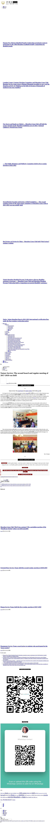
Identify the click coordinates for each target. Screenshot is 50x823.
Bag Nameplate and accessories (14, 340)
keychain (43, 793)
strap (21, 797)
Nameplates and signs (10, 334)
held (33, 793)
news (4, 368)
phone (36, 795)
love (15, 795)
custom (24, 793)
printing (38, 795)
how (37, 793)
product (41, 795)
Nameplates (28, 795)
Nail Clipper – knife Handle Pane (14, 347)
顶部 (5, 815)
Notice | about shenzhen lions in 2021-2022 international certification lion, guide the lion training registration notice (26, 320)
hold (36, 793)
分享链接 (7, 481)
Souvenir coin (8, 356)
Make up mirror (8, 352)
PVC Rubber (7, 354)
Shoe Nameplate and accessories (14, 343)
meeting (30, 390)
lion (10, 795)
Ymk (5, 811)
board (22, 390)
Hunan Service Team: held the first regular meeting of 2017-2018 (20, 607)
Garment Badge (11, 325)
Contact (13, 799)
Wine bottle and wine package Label (15, 337)
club (20, 793)
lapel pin (6, 795)
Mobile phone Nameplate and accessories (16, 342)
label (46, 793)
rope (4, 797)
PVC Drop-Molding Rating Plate (14, 346)
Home (5, 6)
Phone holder (7, 353)
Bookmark (7, 355)
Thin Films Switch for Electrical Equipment (16, 344)
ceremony (15, 793)
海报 (3, 481)
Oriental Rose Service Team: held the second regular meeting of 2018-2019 (23, 568)
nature (27, 393)
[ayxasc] (3, 383)
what (34, 797)
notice (33, 795)
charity (18, 793)
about (1, 793)
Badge (7, 324)
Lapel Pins (10, 329)
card (9, 793)
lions (12, 795)
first (31, 793)
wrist (36, 797)
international (40, 793)
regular (26, 390)
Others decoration (8, 360)
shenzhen (16, 797)
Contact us (6, 362)
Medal (6, 333)
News (5, 7)
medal (18, 795)
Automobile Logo (11, 336)
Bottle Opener (8, 358)
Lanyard (7, 331)
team (23, 797)
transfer (30, 797)
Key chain (7, 332)
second (19, 390)
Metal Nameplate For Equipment (14, 339)
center (12, 793)
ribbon (1, 797)
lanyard (2, 795)
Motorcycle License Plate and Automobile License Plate (18, 349)
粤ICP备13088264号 (7, 799)
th (26, 797)
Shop (5, 361)
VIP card (7, 357)
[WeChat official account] (3, 805)
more (10, 330)
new (31, 795)
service (34, 397)
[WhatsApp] (3, 806)
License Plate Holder (12, 350)
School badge (10, 328)
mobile (25, 795)
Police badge (10, 326)
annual (4, 793)
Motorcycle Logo (11, 335)
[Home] (3, 804)
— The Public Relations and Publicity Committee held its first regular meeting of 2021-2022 (20, 662)
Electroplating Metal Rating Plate (14, 341)
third (27, 797)
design (28, 793)
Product (5, 323)
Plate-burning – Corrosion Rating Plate (15, 345)
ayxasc (6, 480)
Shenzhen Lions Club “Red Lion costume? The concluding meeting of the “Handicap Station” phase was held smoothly (23, 527)
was (38, 390)
